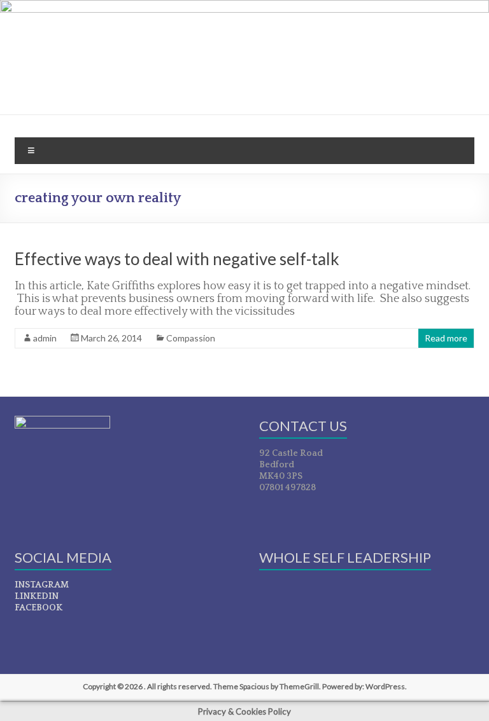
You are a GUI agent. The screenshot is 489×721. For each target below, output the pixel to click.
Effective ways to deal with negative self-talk (177, 259)
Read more (446, 338)
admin (45, 338)
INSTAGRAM (42, 585)
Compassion (190, 338)
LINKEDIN (37, 596)
